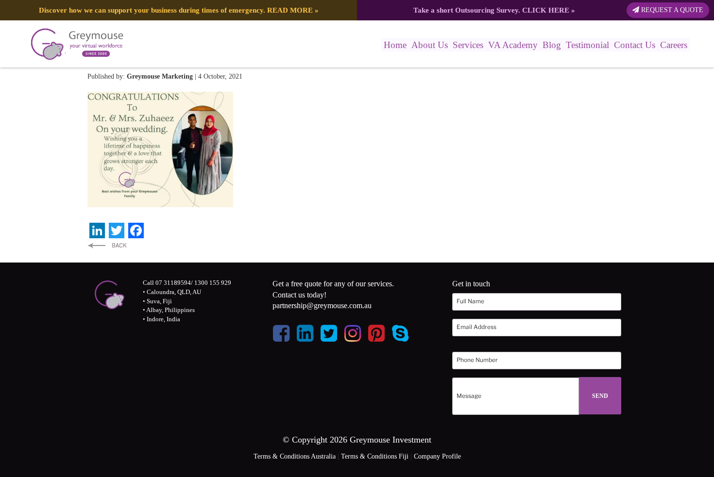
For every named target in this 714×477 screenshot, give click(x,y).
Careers (673, 45)
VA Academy (513, 45)
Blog (552, 45)
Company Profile (437, 456)
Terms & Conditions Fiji (374, 456)
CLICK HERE (545, 10)
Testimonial (587, 45)
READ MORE (290, 10)
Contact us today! (299, 295)
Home (395, 45)
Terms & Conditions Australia (295, 456)
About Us (429, 45)
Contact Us (634, 45)
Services (468, 45)
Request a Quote (671, 10)
